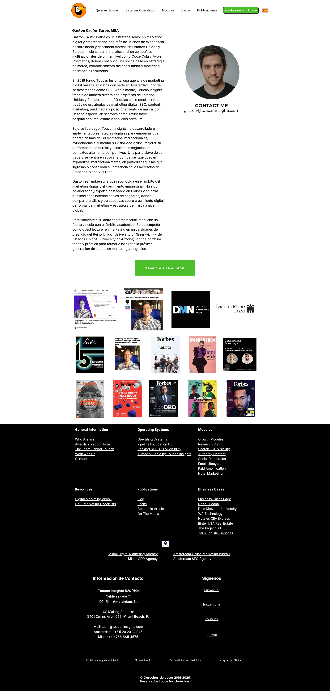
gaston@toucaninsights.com (211, 110)
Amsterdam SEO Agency (192, 559)
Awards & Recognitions (93, 444)
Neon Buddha (208, 504)
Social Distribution (212, 459)
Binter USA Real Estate (215, 523)
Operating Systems (152, 439)
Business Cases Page (214, 499)
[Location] (165, 544)
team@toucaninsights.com (122, 627)
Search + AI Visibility (214, 449)
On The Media (148, 514)
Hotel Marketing (210, 473)
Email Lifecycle (209, 464)
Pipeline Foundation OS (155, 444)
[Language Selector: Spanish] (267, 10)
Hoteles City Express (214, 518)
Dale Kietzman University (217, 509)
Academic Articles (152, 509)
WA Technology (210, 514)
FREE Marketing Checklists (95, 504)
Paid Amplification (212, 468)
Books (142, 504)
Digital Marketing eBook (93, 499)
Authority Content (212, 454)
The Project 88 (209, 528)
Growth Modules (210, 439)
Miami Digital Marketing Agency (133, 554)
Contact (81, 459)
